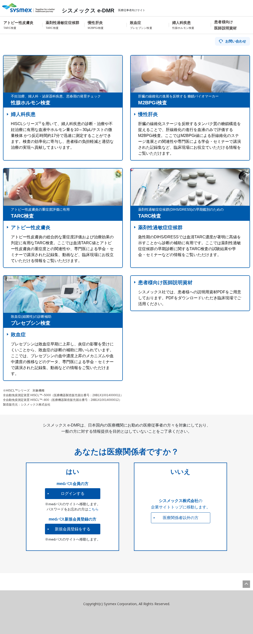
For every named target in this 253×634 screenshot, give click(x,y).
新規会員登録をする (72, 529)
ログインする (72, 493)
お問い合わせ (235, 41)
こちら (93, 509)
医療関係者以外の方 (180, 518)
